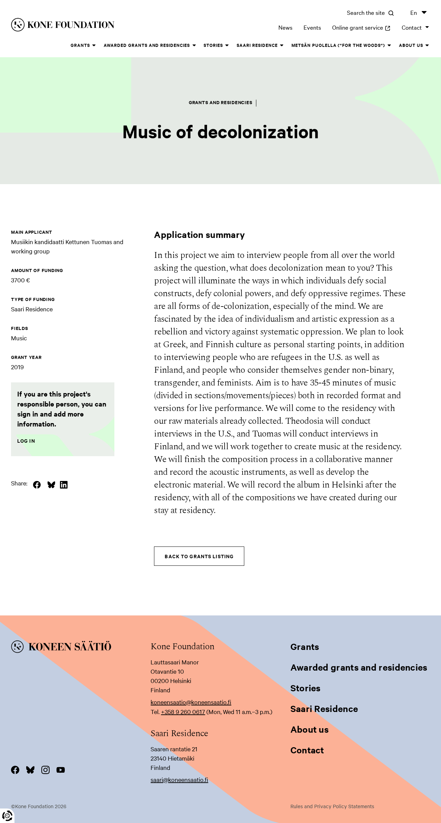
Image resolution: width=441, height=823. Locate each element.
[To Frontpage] (81, 647)
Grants (80, 45)
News (285, 27)
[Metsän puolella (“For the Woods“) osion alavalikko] (389, 45)
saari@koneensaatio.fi (179, 779)
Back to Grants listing (199, 556)
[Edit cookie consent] (7, 816)
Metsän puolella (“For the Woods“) (338, 45)
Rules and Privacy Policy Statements (332, 806)
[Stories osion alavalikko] (227, 45)
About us (411, 45)
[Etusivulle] (101, 26)
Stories (213, 45)
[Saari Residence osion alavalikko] (282, 45)
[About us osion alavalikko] (427, 45)
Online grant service (361, 27)
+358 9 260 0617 (183, 711)
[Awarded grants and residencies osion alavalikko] (194, 45)
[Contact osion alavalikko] (427, 27)
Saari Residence (257, 45)
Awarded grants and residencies (147, 45)
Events (312, 27)
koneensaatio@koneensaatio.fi (191, 702)
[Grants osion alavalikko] (94, 45)
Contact (412, 27)
